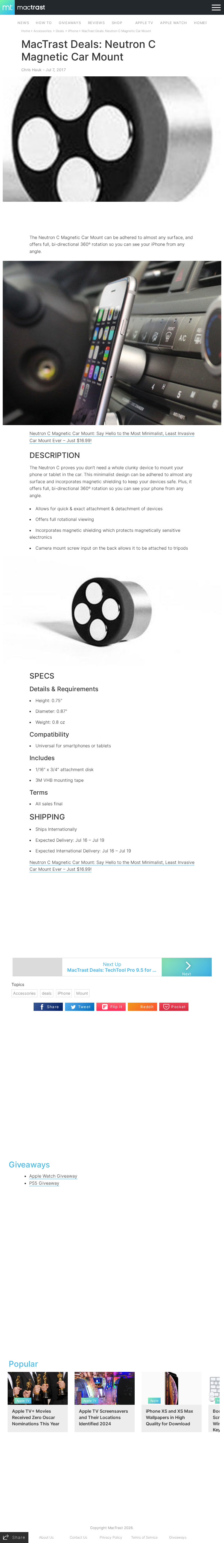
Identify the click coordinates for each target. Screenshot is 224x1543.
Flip (113, 1004)
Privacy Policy (111, 1537)
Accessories (43, 31)
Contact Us (78, 1537)
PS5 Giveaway (44, 1183)
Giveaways (177, 1537)
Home (25, 31)
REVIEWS (96, 23)
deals (47, 993)
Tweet (84, 1007)
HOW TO (44, 23)
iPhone (73, 31)
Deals (60, 31)
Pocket (178, 1007)
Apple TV (144, 23)
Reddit (147, 1007)
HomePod (203, 23)
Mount (82, 993)
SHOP (117, 23)
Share (53, 1007)
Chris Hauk (31, 69)
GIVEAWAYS (70, 23)
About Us (46, 1537)
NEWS (23, 23)
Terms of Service (144, 1537)
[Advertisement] (112, 218)
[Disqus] (112, 1084)
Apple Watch (173, 23)
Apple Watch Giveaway (53, 1176)
